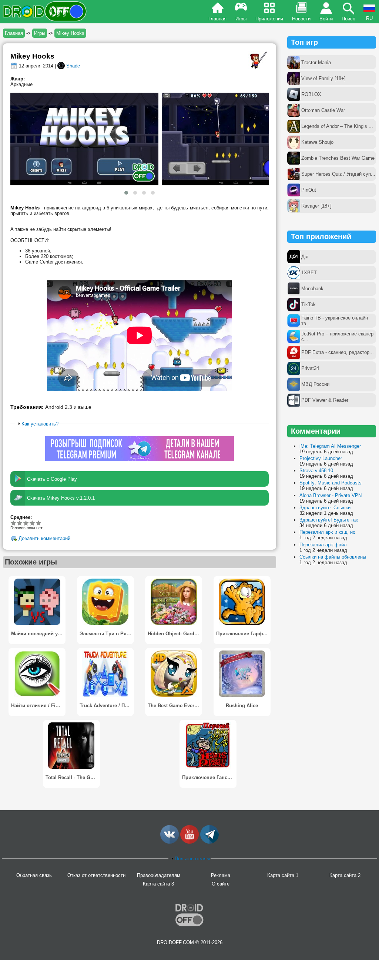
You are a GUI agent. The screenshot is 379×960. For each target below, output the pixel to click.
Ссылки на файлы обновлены (332, 557)
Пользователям (192, 858)
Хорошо (26, 523)
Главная (217, 18)
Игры (240, 18)
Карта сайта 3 (158, 884)
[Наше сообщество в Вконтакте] (169, 842)
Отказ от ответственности (96, 875)
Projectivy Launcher (320, 458)
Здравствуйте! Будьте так (328, 520)
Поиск (348, 18)
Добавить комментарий (44, 539)
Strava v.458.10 (316, 470)
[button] (126, 192)
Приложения (269, 18)
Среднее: (21, 517)
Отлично (39, 523)
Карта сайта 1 (282, 875)
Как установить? (39, 424)
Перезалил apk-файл (323, 544)
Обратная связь (34, 875)
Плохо (13, 523)
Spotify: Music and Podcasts (330, 483)
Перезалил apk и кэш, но (327, 532)
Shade (73, 66)
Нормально (20, 523)
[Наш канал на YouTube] (189, 842)
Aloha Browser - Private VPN (330, 495)
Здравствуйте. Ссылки (325, 507)
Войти (326, 18)
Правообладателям (158, 875)
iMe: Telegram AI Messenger (330, 446)
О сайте (220, 884)
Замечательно (32, 523)
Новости (301, 18)
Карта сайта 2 (344, 875)
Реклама (220, 875)
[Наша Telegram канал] (209, 842)
